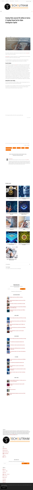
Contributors (5, 474)
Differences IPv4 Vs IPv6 (12, 389)
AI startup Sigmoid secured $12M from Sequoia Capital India (24, 198)
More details (27, 159)
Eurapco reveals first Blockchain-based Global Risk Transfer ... (24, 244)
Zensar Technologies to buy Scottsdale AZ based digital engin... (12, 259)
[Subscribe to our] (26, 1)
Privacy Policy (5, 477)
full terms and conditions (13, 434)
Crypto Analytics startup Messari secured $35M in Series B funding (17, 303)
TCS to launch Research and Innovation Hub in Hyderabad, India (17, 341)
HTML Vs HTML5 (8, 387)
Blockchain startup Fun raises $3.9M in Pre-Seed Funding (16, 297)
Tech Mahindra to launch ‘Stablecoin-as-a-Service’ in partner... (12, 244)
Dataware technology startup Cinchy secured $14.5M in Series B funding (18, 317)
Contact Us (4, 472)
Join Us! (5, 482)
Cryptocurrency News (5, 450)
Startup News (4, 456)
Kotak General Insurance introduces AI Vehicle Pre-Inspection (11, 229)
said (15, 64)
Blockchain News (5, 448)
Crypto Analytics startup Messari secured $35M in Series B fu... (12, 198)
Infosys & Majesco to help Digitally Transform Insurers (24, 229)
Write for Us (8, 474)
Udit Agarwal (10, 158)
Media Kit (4, 480)
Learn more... (5, 485)
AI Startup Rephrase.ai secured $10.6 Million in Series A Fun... (11, 214)
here (28, 143)
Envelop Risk (7, 56)
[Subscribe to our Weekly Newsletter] (14, 289)
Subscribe (23, 288)
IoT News (4, 455)
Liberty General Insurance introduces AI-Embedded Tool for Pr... (24, 214)
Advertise (4, 469)
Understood (4, 487)
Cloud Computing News (6, 453)
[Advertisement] (17, 29)
